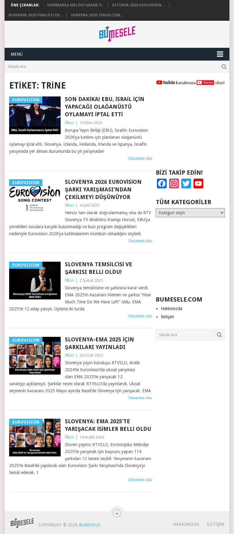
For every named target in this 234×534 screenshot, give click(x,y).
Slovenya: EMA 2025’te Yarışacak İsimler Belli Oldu (108, 425)
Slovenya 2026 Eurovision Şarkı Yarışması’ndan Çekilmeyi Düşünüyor (103, 189)
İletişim (167, 316)
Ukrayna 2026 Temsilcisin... (97, 15)
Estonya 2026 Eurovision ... (138, 5)
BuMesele (89, 524)
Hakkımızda (171, 308)
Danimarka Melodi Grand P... (75, 5)
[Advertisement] (190, 129)
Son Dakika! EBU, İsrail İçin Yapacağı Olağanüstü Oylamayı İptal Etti (104, 106)
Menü (17, 54)
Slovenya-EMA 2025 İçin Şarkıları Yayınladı (99, 343)
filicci (69, 122)
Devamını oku (140, 158)
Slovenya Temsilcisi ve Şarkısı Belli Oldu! (98, 268)
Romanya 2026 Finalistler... (35, 15)
